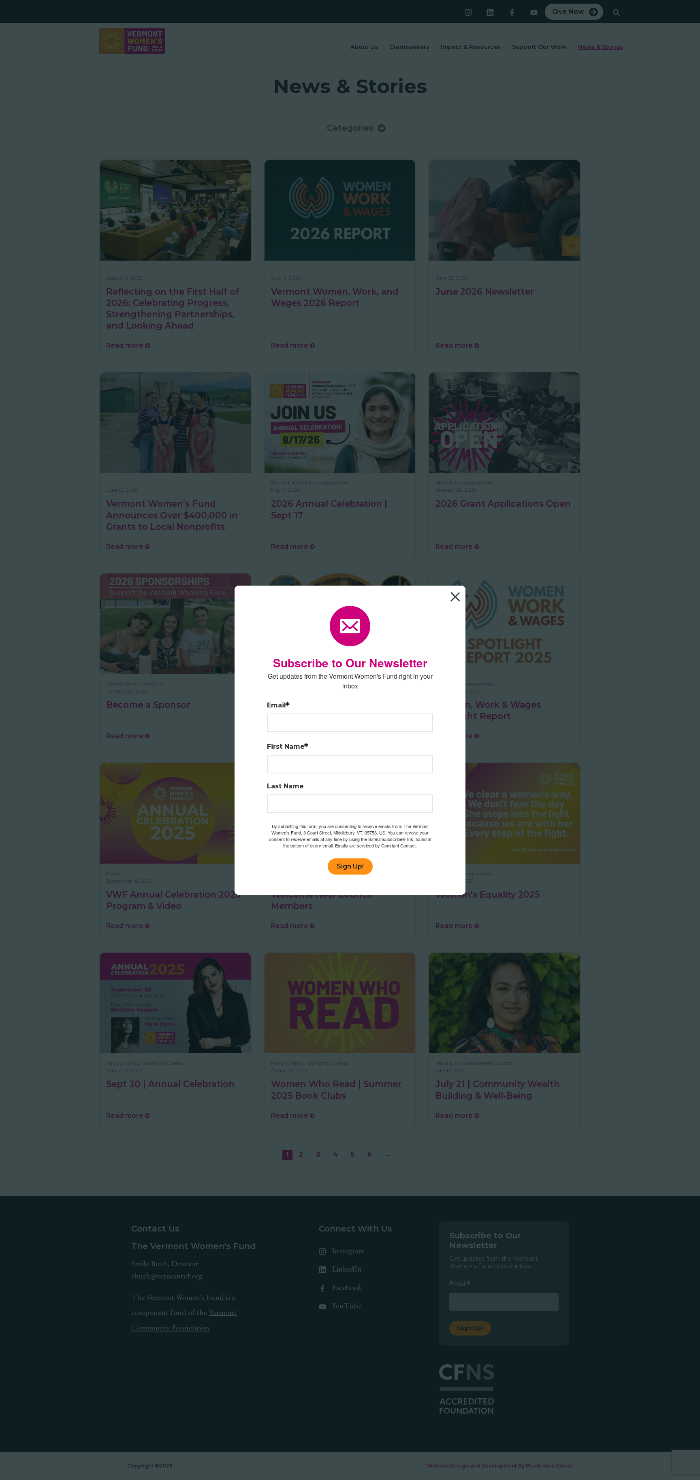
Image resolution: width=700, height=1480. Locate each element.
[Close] (458, 593)
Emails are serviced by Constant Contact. (376, 845)
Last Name (285, 786)
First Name (286, 746)
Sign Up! (350, 866)
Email (276, 705)
